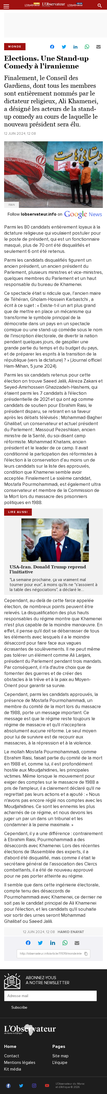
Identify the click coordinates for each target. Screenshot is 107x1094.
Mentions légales (19, 1062)
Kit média (12, 1069)
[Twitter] (22, 1086)
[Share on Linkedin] (75, 47)
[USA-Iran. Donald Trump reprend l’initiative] (53, 540)
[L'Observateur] (32, 5)
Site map (60, 1055)
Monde (14, 46)
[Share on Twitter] (64, 47)
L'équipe (59, 1062)
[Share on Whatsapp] (87, 47)
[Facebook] (9, 1086)
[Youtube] (48, 1086)
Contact (11, 1055)
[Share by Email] (98, 47)
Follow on (35, 214)
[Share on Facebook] (52, 47)
